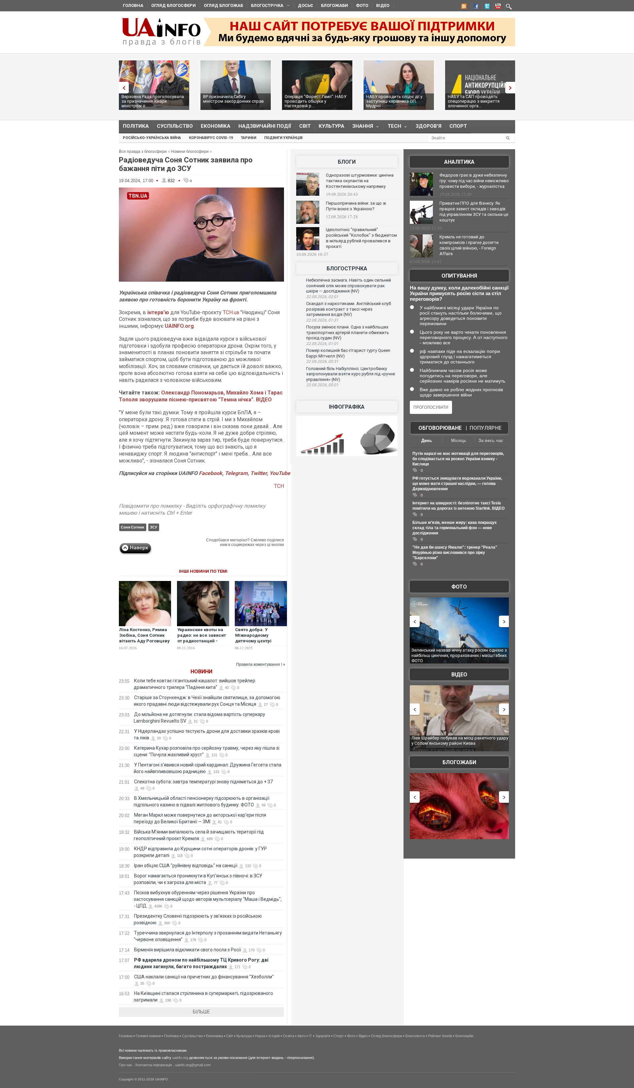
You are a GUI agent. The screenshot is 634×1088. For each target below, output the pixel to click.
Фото (362, 5)
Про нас (125, 1065)
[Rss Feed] (463, 7)
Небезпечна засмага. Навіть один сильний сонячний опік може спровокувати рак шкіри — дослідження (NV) (348, 285)
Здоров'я (428, 126)
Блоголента (415, 1036)
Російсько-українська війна (152, 138)
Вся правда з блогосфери (143, 151)
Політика (136, 126)
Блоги (347, 162)
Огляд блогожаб (223, 5)
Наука (260, 1036)
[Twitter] (485, 7)
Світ (305, 126)
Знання (360, 127)
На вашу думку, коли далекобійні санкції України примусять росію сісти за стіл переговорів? (459, 293)
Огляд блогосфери (173, 5)
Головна (133, 5)
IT (310, 1036)
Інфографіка (347, 407)
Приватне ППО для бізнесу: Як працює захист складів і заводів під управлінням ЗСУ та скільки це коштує (474, 211)
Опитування (459, 276)
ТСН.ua (231, 312)
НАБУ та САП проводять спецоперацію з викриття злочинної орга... (474, 101)
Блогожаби (334, 5)
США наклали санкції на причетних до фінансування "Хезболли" (204, 976)
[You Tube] (497, 7)
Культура (331, 126)
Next (511, 87)
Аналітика (459, 162)
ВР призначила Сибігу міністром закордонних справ (233, 99)
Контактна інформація (153, 1065)
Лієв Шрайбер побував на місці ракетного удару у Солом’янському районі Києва (459, 740)
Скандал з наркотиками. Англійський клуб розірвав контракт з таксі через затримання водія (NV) (348, 309)
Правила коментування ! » (260, 664)
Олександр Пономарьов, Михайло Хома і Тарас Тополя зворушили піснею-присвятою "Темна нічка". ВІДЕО (201, 396)
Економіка (215, 126)
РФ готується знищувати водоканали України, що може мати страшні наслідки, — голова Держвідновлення (457, 483)
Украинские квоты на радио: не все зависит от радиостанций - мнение (201, 638)
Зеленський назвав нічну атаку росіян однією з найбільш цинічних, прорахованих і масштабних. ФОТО (459, 655)
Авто (301, 1036)
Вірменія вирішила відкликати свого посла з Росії (187, 949)
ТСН (279, 486)
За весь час (490, 440)
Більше (201, 1011)
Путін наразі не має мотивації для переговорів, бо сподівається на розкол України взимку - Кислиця (458, 458)
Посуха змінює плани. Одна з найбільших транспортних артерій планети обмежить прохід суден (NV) (347, 332)
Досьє (305, 5)
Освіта (288, 1036)
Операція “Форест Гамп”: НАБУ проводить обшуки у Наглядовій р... (315, 101)
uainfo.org (180, 1058)
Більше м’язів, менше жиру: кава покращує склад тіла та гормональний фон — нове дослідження (454, 527)
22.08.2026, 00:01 (322, 385)
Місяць (458, 440)
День (426, 440)
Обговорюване (440, 428)
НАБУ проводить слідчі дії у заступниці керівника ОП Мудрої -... (394, 101)
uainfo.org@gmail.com (193, 1065)
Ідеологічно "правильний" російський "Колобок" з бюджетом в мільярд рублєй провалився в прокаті (361, 238)
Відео (382, 5)
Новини (201, 671)
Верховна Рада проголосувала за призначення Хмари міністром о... (153, 101)
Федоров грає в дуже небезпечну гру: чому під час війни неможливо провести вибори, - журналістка (474, 181)
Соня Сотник (132, 527)
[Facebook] (474, 7)
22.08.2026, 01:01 (322, 343)
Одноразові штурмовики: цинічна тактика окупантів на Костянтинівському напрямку (360, 181)
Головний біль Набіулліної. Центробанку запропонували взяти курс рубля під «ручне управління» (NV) (350, 374)
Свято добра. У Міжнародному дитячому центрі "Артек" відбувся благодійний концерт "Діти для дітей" (258, 643)
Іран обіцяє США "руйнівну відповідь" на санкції (185, 865)
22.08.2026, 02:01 (322, 296)
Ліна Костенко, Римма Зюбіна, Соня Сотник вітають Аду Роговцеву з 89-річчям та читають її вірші (144, 641)
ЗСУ (153, 527)
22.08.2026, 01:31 (322, 320)
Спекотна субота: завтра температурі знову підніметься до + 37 (204, 781)
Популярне (486, 428)
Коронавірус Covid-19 (211, 138)
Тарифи (248, 138)
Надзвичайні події (264, 126)
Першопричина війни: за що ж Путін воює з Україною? (356, 206)
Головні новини (148, 1036)
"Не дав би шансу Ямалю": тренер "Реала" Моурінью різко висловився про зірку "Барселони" (454, 552)
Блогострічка (265, 6)
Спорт (458, 126)
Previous (122, 87)
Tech (392, 127)
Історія (274, 1036)
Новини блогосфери (190, 151)
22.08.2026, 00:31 (322, 361)
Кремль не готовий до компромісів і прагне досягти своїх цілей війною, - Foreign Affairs (469, 245)
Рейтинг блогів (440, 1036)
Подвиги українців (283, 138)
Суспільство (175, 126)
